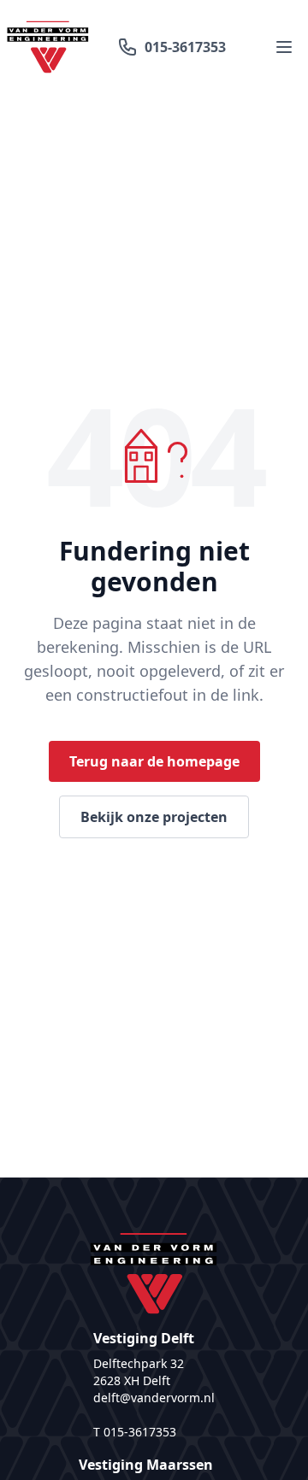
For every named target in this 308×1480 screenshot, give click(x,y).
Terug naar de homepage (154, 761)
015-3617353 (185, 47)
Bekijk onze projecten (154, 817)
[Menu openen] (284, 47)
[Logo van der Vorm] (48, 47)
